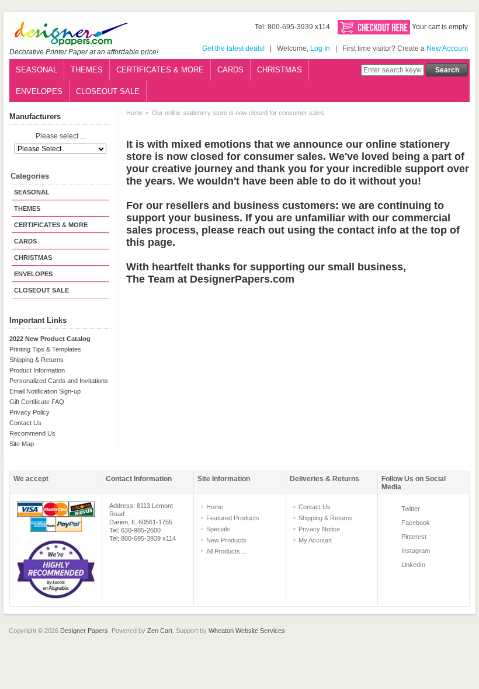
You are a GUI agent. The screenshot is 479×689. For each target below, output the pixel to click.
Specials (218, 529)
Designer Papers (84, 630)
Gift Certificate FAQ (36, 401)
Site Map (21, 443)
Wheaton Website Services (247, 630)
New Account (447, 48)
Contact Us (25, 422)
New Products (226, 540)
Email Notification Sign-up (45, 391)
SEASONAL (36, 69)
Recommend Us (32, 433)
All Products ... (226, 551)
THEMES (87, 69)
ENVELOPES (39, 91)
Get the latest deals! (233, 48)
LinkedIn (413, 564)
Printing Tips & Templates (45, 349)
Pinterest (413, 536)
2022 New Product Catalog (50, 338)
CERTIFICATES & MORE (160, 69)
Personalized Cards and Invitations (58, 380)
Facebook (415, 522)
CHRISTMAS (279, 69)
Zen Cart (159, 630)
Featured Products (232, 517)
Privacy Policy (29, 412)
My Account (315, 540)
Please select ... (60, 137)
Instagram (415, 550)
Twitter (410, 508)
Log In (320, 48)
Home (134, 112)
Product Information (37, 370)
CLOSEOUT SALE (108, 91)
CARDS (230, 69)
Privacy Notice (319, 529)
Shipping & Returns (36, 359)
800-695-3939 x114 (299, 26)
